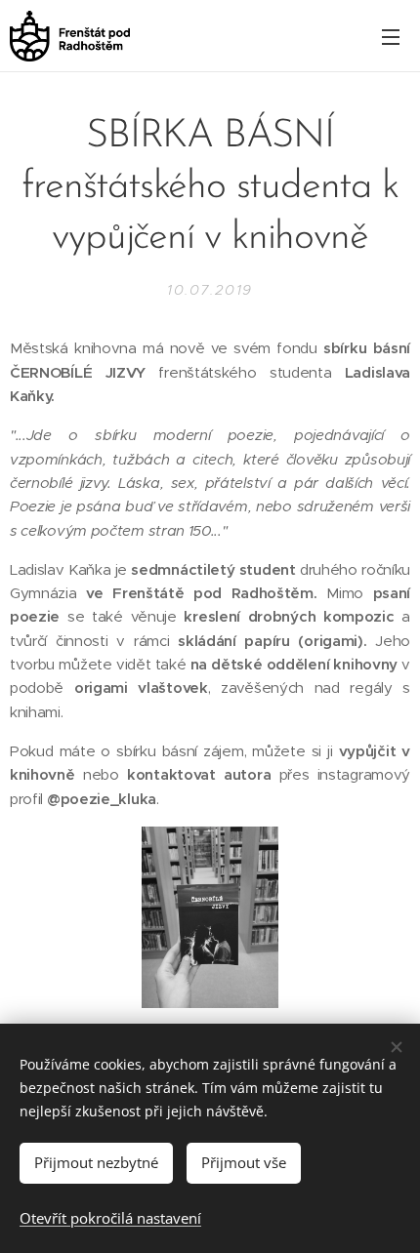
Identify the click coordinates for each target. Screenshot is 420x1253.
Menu (390, 36)
